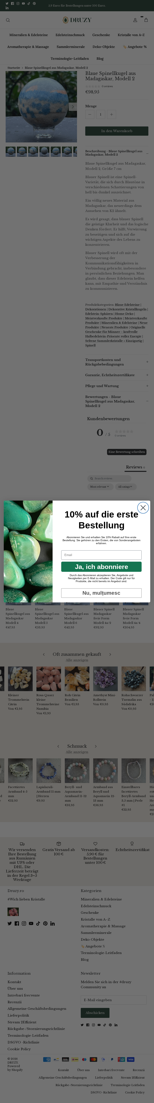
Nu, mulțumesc (101, 593)
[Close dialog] (143, 507)
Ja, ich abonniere (101, 566)
